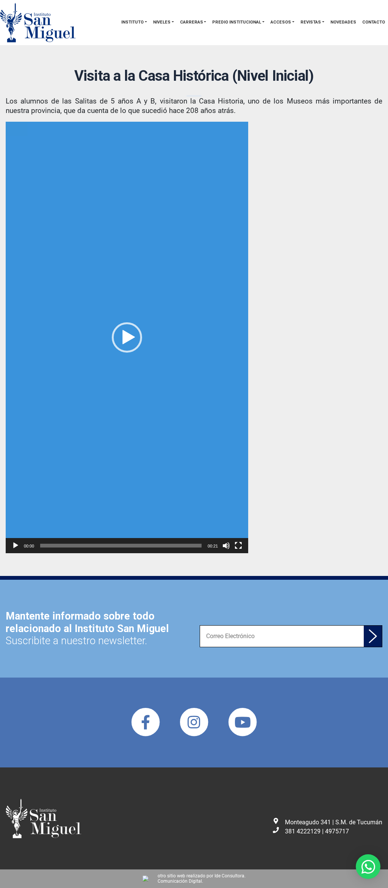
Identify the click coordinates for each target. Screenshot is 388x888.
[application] (127, 337)
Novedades (343, 22)
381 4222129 (303, 831)
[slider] (121, 546)
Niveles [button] (162, 22)
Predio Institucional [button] (236, 22)
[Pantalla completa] (238, 545)
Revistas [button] (310, 22)
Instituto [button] (132, 22)
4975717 (337, 831)
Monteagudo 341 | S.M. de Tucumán (333, 822)
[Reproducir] (15, 545)
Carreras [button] (191, 22)
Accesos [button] (281, 22)
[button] (127, 337)
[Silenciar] (226, 545)
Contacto (373, 22)
